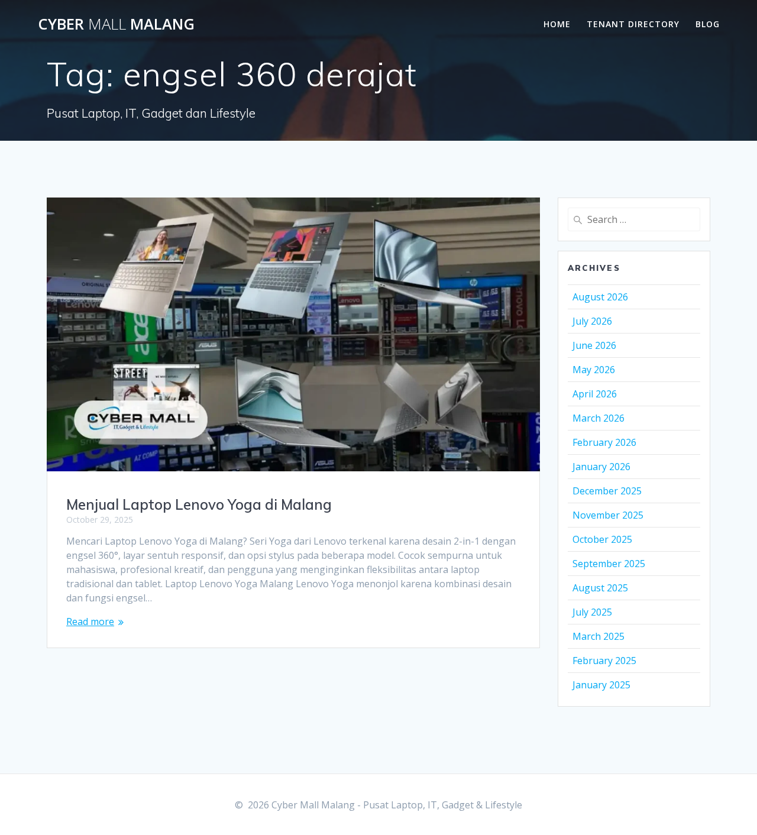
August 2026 (600, 296)
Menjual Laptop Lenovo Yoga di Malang (199, 504)
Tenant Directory (633, 24)
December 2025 (607, 490)
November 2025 (607, 515)
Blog (707, 24)
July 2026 (592, 321)
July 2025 (592, 612)
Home (557, 24)
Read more (90, 621)
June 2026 (594, 345)
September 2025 (608, 563)
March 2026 (598, 418)
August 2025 (600, 587)
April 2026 (594, 393)
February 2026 (604, 442)
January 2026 (601, 466)
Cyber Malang (116, 24)
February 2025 (604, 660)
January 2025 (601, 684)
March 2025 (598, 636)
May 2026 (593, 369)
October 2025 (602, 539)
